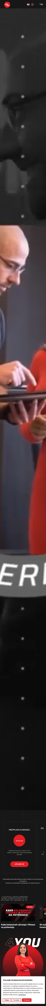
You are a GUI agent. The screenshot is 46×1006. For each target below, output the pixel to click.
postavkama (22, 994)
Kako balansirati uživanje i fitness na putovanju (18, 926)
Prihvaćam (26, 1000)
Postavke (16, 1000)
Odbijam (6, 1000)
